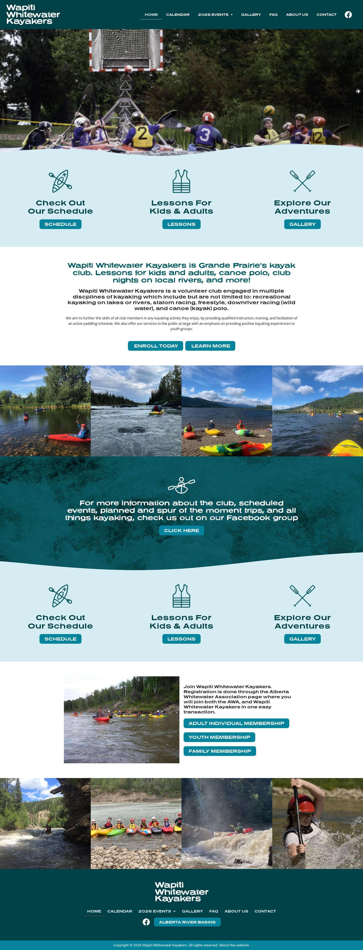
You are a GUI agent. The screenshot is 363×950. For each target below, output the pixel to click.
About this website (234, 945)
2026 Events (213, 14)
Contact (327, 14)
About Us (297, 14)
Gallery (251, 14)
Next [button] (358, 91)
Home (151, 14)
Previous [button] (5, 91)
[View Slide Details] (181, 92)
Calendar (178, 14)
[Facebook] (348, 14)
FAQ (273, 14)
